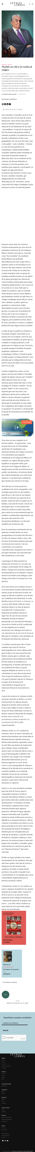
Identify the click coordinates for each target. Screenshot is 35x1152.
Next (24, 927)
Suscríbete (6, 942)
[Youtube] (8, 1141)
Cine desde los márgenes (14, 937)
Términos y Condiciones (17, 1151)
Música (3, 1077)
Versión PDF (6, 974)
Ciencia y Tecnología (6, 1066)
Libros (3, 1075)
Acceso (3, 1127)
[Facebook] (3, 104)
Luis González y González (10, 982)
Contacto (4, 1137)
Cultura (3, 1060)
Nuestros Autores (5, 1135)
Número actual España (7, 1119)
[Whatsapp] (10, 104)
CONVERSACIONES (6, 1084)
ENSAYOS (4, 1097)
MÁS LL (3, 1125)
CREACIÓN (4, 1089)
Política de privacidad (28, 1151)
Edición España (7, 940)
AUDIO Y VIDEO (5, 1107)
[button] (3, 4)
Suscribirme (4, 1129)
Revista (10, 64)
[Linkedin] (8, 104)
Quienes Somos (5, 1133)
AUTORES (23, 1009)
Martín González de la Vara (17, 1003)
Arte (3, 1079)
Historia (4, 64)
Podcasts (4, 1111)
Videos (3, 1109)
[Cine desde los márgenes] (14, 926)
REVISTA (4, 1115)
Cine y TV (4, 1073)
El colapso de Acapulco (11, 969)
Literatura (4, 1068)
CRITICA (4, 1071)
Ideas (3, 1101)
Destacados (4, 1121)
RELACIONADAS (8, 1009)
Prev (3, 927)
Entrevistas (4, 1086)
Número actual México (7, 1117)
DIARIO (3, 1058)
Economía (4, 1064)
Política (3, 1062)
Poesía (3, 1091)
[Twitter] (5, 104)
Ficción (3, 1093)
